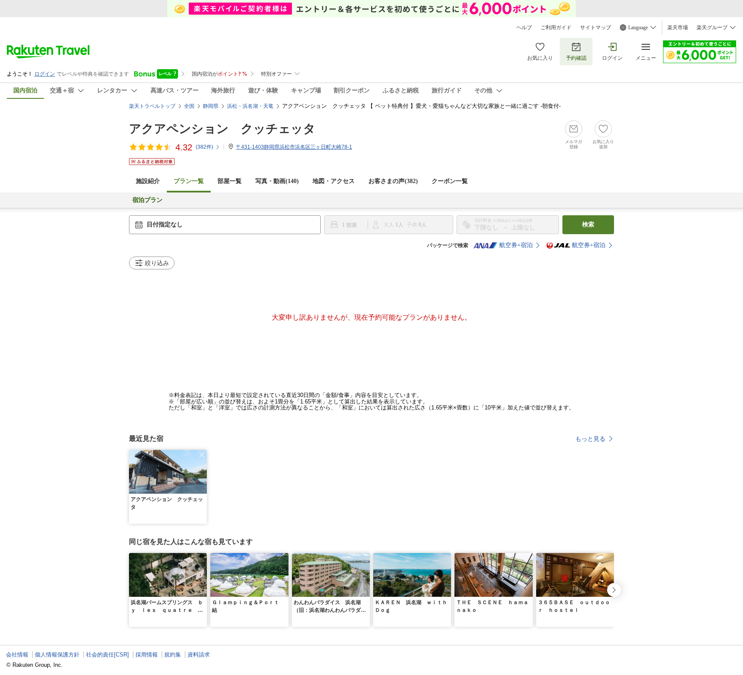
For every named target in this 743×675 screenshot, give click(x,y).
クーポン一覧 (450, 181)
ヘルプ (524, 27)
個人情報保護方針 (57, 654)
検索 (588, 224)
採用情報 (146, 654)
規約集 (172, 654)
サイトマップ (595, 27)
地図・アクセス (334, 181)
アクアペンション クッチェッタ (222, 128)
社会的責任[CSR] (107, 654)
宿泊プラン (147, 200)
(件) (204, 147)
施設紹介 (148, 181)
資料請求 (198, 654)
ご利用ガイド (555, 27)
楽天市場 (677, 27)
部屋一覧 (230, 181)
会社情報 (17, 654)
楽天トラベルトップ (152, 106)
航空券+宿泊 (516, 245)
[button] (201, 455)
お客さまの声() (393, 181)
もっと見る (590, 438)
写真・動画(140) (277, 181)
